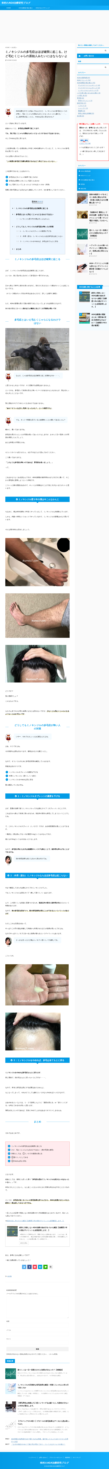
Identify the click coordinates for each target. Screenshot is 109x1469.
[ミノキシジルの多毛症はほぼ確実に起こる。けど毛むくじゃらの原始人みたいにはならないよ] (40, 1267)
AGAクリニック (85, 175)
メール (8, 1330)
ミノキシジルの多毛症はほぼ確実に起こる (31, 208)
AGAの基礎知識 (85, 171)
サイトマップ (76, 1457)
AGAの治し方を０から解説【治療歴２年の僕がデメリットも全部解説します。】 (35, 1221)
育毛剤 (83, 184)
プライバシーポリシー (55, 1457)
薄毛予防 (83, 188)
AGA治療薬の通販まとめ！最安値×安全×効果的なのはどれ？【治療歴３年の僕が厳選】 (99, 319)
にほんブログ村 (85, 143)
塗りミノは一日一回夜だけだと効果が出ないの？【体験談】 (41, 1370)
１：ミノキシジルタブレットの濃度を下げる (33, 231)
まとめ (17, 249)
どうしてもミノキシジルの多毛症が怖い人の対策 (34, 227)
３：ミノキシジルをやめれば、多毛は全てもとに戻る (37, 241)
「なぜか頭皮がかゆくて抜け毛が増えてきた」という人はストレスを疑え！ (38, 1444)
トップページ (32, 1457)
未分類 (9, 1276)
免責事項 (67, 1457)
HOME (8, 8)
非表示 (40, 201)
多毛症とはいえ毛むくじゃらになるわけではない (33, 214)
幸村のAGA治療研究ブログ (16, 2)
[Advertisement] (54, 26)
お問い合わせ (43, 1457)
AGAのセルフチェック (43, 8)
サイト (8, 1339)
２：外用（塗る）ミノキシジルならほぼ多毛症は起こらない (39, 236)
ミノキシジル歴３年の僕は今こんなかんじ (33, 219)
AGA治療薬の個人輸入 (26, 8)
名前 (7, 1321)
